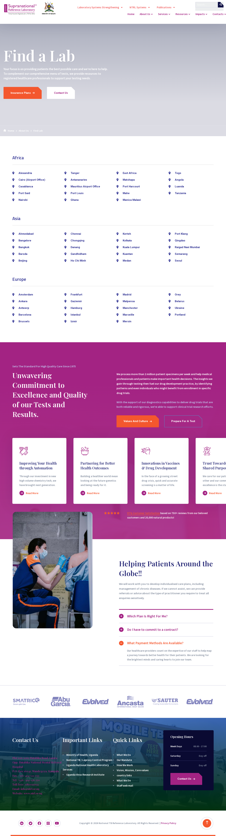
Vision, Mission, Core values (133, 770)
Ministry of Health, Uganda (82, 755)
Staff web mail (125, 785)
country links (124, 775)
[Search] (221, 4)
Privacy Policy (168, 823)
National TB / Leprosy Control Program (89, 760)
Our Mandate (124, 760)
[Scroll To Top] (207, 823)
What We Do (124, 755)
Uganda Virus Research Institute (85, 774)
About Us (24, 130)
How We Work (125, 765)
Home (11, 130)
